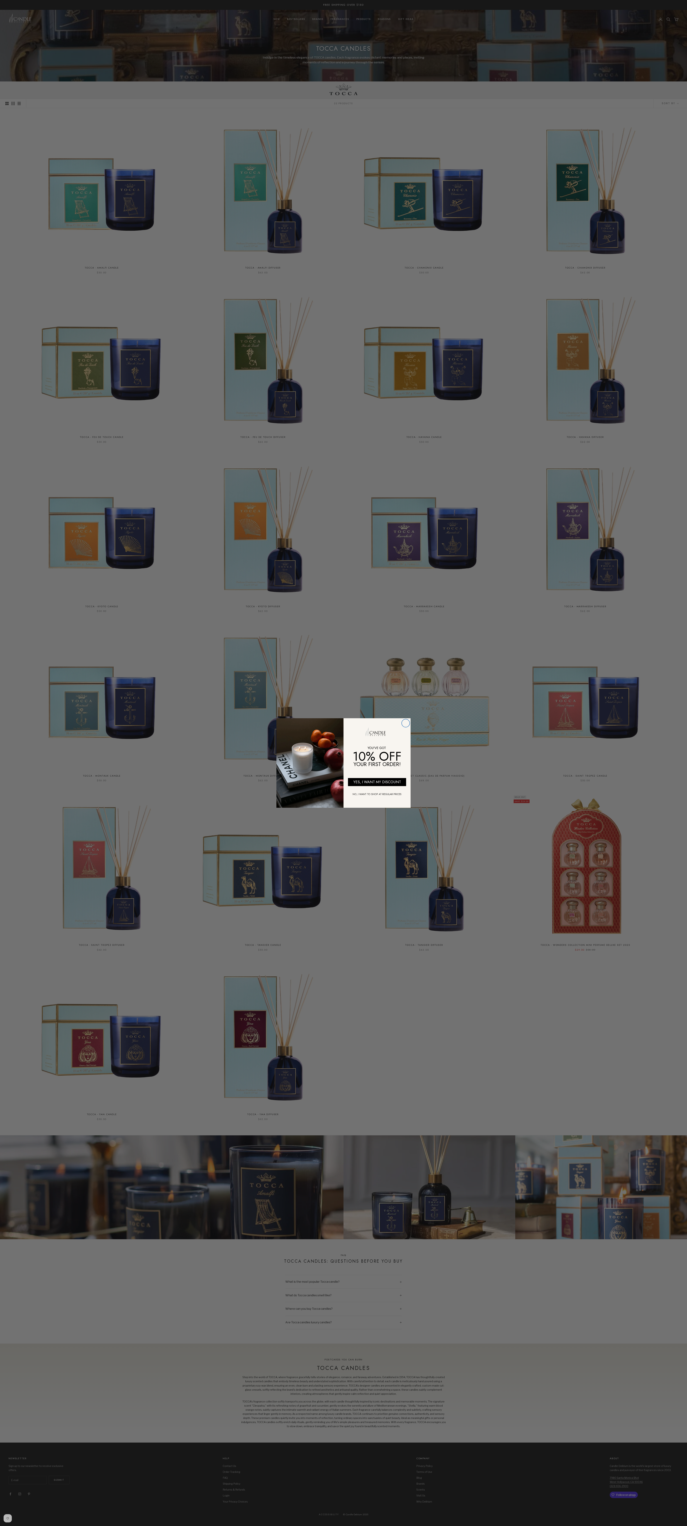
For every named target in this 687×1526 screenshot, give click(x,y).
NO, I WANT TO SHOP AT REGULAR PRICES (377, 794)
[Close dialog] (406, 723)
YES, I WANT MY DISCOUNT (377, 782)
